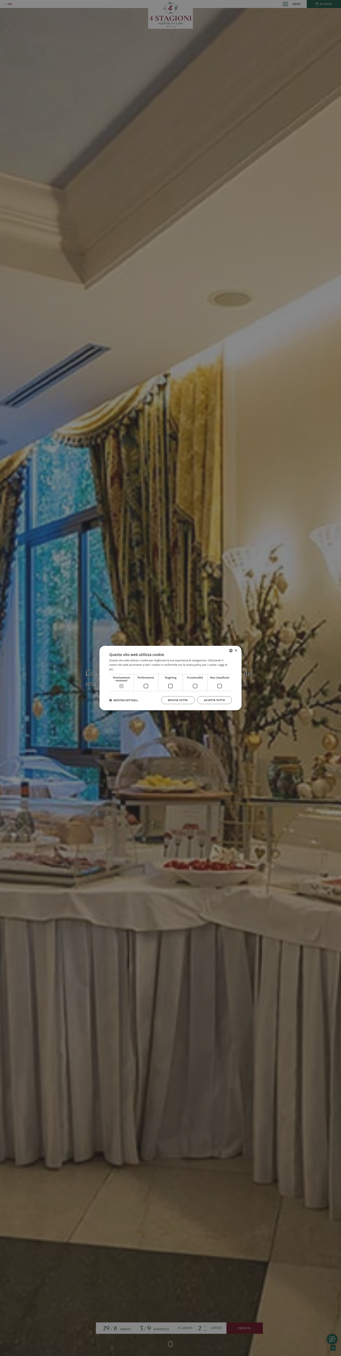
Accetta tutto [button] (214, 700)
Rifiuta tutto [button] (178, 700)
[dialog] (170, 678)
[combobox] (231, 650)
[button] (123, 700)
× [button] (235, 650)
